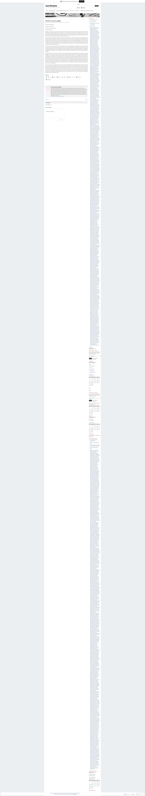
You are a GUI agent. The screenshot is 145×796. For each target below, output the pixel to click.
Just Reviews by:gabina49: (53, 22)
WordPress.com (92, 372)
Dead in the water (52, 10)
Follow (90, 358)
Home (79, 7)
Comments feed (92, 370)
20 (98, 381)
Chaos (86, 99)
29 (91, 412)
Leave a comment (66, 22)
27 (98, 382)
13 (98, 408)
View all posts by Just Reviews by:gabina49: (58, 96)
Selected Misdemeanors (94, 439)
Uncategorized (48, 18)
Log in (91, 367)
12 (97, 408)
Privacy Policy (77, 10)
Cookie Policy (74, 794)
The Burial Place (92, 447)
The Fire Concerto (93, 21)
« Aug (90, 385)
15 (91, 381)
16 (92, 381)
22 (91, 382)
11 (95, 408)
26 (97, 382)
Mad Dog (47, 99)
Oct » (92, 385)
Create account (92, 365)
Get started (81, 1)
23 (92, 382)
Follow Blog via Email (93, 350)
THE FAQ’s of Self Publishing (50, 12)
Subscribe (83, 7)
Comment (61, 119)
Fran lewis (71, 10)
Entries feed (92, 369)
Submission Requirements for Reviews (86, 10)
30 (92, 412)
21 (89, 382)
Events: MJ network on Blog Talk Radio (62, 10)
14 (89, 381)
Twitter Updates (92, 774)
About (47, 10)
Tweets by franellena (92, 775)
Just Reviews (51, 6)
